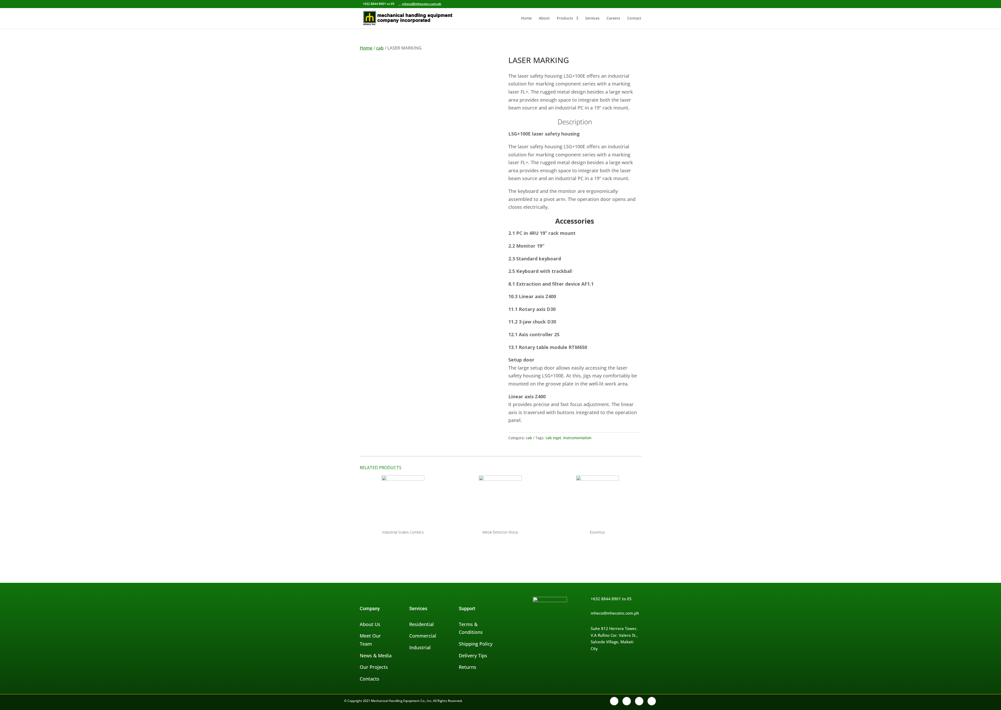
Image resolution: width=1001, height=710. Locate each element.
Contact (634, 18)
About (544, 18)
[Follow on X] (626, 701)
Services (592, 18)
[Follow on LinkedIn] (639, 701)
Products (565, 18)
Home (526, 18)
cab (380, 48)
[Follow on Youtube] (652, 701)
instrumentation (577, 437)
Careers (613, 18)
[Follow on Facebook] (614, 701)
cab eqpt (553, 437)
